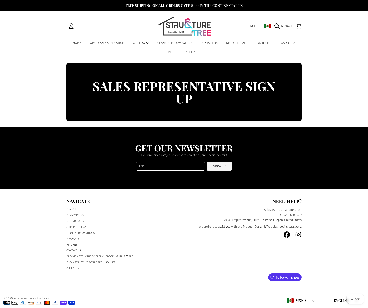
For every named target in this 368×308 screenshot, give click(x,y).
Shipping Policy (76, 227)
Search (71, 209)
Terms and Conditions (80, 233)
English (254, 26)
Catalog (139, 43)
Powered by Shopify (39, 298)
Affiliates (72, 268)
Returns (71, 245)
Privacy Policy (75, 215)
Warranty (72, 239)
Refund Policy (75, 221)
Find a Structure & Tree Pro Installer (90, 262)
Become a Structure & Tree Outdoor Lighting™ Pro (99, 256)
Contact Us (73, 250)
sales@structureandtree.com (283, 210)
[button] (284, 26)
